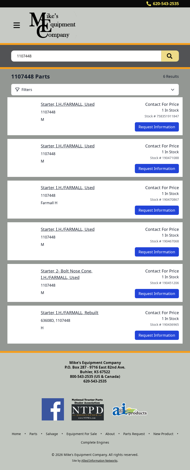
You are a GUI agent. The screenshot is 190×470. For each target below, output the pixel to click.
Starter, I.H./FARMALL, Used (68, 104)
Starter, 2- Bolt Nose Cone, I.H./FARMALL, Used (66, 274)
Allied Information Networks (99, 461)
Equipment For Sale (81, 434)
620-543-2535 (166, 3)
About (110, 434)
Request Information (157, 126)
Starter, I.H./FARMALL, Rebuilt (69, 312)
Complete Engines (95, 442)
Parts (33, 434)
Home (16, 434)
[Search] (170, 56)
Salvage (52, 434)
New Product (163, 434)
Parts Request (134, 434)
